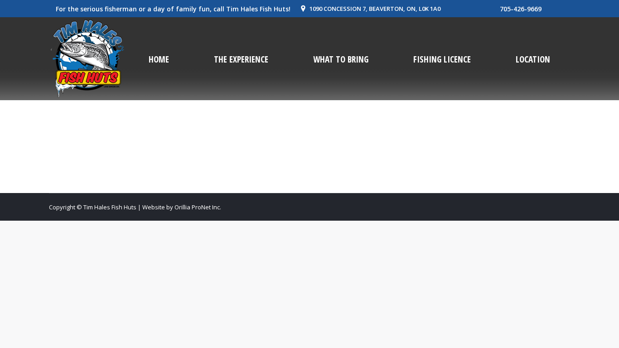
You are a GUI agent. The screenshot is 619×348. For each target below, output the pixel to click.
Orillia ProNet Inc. (197, 207)
